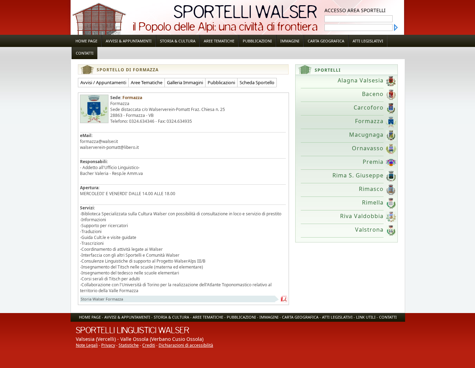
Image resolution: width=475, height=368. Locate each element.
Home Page (86, 40)
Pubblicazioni (257, 40)
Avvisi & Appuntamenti (129, 40)
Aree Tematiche (219, 40)
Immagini (289, 40)
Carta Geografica (326, 40)
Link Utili (366, 317)
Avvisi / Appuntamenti (103, 82)
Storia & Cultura (177, 40)
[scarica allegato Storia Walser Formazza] (284, 299)
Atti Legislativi (368, 40)
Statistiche (129, 345)
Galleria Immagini (185, 82)
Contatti (85, 53)
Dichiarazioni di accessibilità (186, 345)
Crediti (148, 345)
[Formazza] (94, 109)
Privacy (108, 345)
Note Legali (87, 345)
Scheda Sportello (257, 82)
